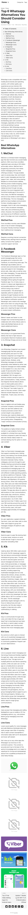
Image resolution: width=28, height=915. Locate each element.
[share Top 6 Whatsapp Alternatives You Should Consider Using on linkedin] (10, 906)
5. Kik (6, 60)
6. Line (7, 66)
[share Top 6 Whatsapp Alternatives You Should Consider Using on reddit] (13, 906)
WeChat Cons (10, 38)
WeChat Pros (10, 36)
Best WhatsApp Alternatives (13, 31)
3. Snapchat (8, 47)
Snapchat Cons (11, 51)
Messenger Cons (11, 44)
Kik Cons (8, 64)
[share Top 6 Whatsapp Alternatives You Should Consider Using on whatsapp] (19, 906)
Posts (7, 8)
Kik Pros (8, 62)
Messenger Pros (11, 42)
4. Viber (7, 53)
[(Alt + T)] (8, 2)
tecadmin (16, 912)
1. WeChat (8, 34)
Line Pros (9, 68)
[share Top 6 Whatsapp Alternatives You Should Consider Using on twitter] (6, 906)
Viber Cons (9, 57)
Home (4, 2)
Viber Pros (9, 55)
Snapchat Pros (10, 49)
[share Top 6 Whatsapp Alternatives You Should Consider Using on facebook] (16, 906)
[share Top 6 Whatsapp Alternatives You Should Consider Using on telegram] (22, 906)
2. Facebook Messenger (12, 40)
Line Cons (9, 70)
